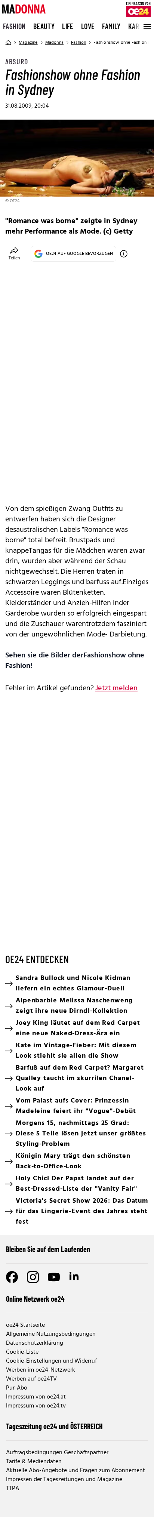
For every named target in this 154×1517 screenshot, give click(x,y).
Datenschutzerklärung (34, 1343)
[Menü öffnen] (146, 27)
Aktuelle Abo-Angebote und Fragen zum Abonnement (75, 1471)
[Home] (8, 43)
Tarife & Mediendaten (34, 1462)
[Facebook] (12, 1277)
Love (88, 26)
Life (68, 26)
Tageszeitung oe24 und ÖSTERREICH (54, 1426)
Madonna (54, 43)
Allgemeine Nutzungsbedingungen (51, 1334)
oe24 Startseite (25, 1325)
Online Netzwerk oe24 (35, 1298)
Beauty (44, 26)
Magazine (28, 43)
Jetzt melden (116, 688)
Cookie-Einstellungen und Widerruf (51, 1361)
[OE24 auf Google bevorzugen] (123, 253)
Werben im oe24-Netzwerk (40, 1370)
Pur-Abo (16, 1388)
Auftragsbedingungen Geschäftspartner (57, 1453)
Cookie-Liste (22, 1352)
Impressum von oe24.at (36, 1397)
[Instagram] (33, 1277)
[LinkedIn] (75, 1277)
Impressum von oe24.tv (36, 1406)
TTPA (12, 1488)
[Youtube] (54, 1277)
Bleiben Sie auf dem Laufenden (48, 1249)
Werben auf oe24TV (31, 1379)
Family (111, 26)
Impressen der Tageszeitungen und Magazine (64, 1479)
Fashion (14, 26)
